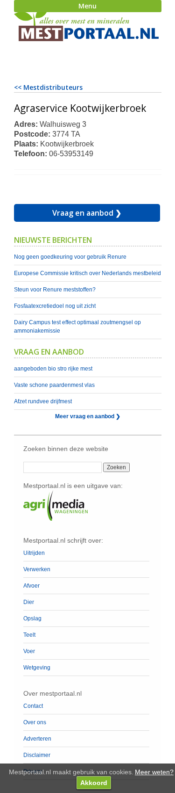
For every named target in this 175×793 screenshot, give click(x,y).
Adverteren (37, 738)
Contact (33, 706)
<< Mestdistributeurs (48, 87)
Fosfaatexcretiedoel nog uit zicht (55, 306)
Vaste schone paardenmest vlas (54, 385)
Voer (29, 651)
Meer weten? (154, 772)
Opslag (32, 618)
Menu (87, 5)
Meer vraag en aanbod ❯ (87, 416)
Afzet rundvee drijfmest (43, 401)
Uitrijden (34, 553)
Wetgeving (36, 667)
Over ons (34, 722)
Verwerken (36, 569)
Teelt (29, 635)
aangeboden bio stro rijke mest (53, 368)
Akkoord (93, 782)
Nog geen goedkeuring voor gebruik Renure (70, 257)
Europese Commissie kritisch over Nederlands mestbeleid (87, 273)
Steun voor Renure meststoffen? (55, 289)
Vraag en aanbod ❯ (86, 213)
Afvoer (31, 585)
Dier (28, 602)
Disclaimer (36, 755)
